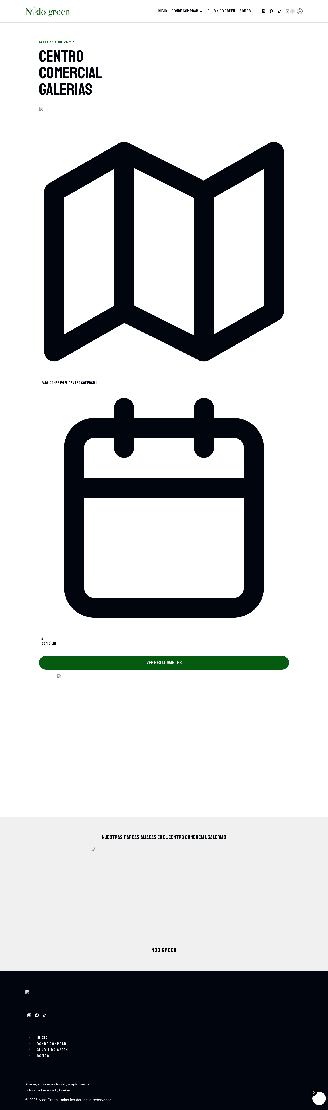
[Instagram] (263, 11)
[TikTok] (279, 11)
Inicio (162, 11)
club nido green (221, 11)
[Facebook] (271, 11)
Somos (43, 1056)
